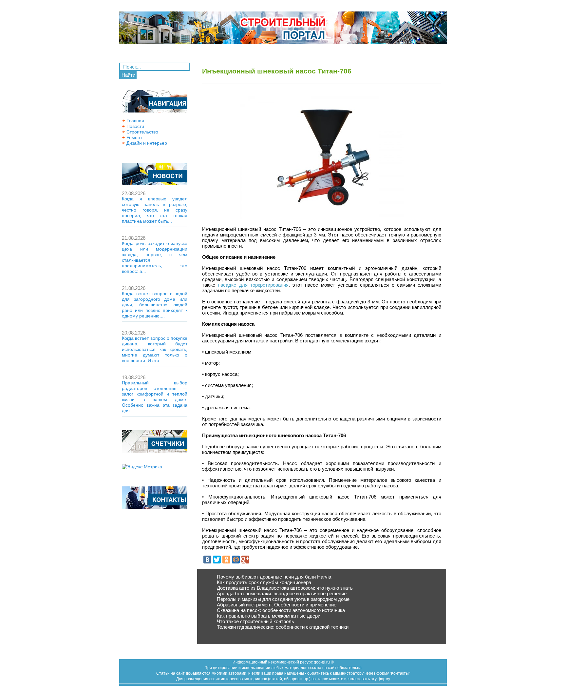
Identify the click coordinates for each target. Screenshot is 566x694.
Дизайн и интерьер (146, 143)
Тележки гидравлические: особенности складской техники (283, 627)
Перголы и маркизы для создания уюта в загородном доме (283, 599)
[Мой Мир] (236, 559)
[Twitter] (217, 559)
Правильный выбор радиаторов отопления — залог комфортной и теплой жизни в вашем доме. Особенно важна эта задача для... (154, 396)
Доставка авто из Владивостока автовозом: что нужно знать (285, 588)
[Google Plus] (245, 559)
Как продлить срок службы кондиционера (264, 582)
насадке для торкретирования (253, 285)
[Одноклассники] (226, 559)
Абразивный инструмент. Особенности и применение (276, 604)
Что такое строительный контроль (255, 621)
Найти (128, 75)
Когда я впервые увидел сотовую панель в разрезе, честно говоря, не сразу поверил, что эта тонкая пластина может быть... (154, 210)
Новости (134, 126)
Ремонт (133, 137)
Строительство (141, 131)
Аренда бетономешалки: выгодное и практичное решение (282, 593)
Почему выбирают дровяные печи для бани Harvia (274, 577)
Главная (134, 120)
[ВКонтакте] (207, 559)
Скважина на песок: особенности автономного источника (281, 610)
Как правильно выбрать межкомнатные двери (268, 616)
